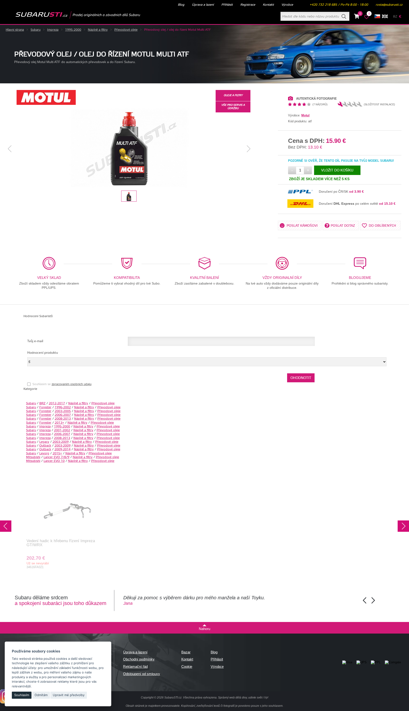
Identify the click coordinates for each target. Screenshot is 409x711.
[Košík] (357, 17)
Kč (395, 16)
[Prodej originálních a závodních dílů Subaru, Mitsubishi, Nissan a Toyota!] (70, 15)
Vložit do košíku (337, 170)
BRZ (42, 403)
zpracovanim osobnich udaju (71, 384)
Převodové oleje (126, 30)
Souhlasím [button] (21, 695)
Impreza (52, 30)
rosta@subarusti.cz (389, 5)
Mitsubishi (33, 457)
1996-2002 (63, 407)
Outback (45, 445)
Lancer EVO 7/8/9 (56, 457)
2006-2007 (63, 415)
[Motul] (46, 104)
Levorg (44, 453)
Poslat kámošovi (302, 226)
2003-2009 (61, 442)
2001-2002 (62, 430)
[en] (385, 16)
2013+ (59, 423)
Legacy (44, 442)
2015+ (57, 453)
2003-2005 (63, 411)
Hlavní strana (15, 30)
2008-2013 (63, 419)
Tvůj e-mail (35, 341)
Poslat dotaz (343, 226)
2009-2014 (62, 449)
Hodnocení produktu (42, 353)
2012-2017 (57, 403)
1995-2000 (73, 30)
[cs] (377, 16)
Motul (305, 115)
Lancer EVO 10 (54, 461)
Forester (45, 407)
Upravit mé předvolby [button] (68, 695)
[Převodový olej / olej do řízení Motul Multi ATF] (129, 148)
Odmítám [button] (41, 695)
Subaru (35, 30)
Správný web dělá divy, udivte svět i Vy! (243, 697)
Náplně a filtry (98, 30)
